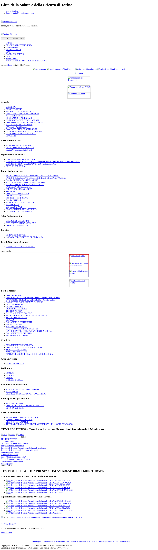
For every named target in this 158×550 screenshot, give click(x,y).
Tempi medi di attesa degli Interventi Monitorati (19, 450)
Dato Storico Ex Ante (9, 455)
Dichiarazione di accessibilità (53, 541)
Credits (90, 541)
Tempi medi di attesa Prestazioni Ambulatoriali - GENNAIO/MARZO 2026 (40, 488)
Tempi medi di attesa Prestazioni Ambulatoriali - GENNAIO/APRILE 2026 (40, 485)
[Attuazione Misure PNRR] (79, 89)
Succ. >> (12, 524)
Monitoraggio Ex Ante (10, 452)
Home (9, 65)
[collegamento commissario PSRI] (79, 95)
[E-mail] (20, 435)
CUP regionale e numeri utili (12, 461)
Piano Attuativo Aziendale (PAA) (14, 457)
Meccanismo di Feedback (76, 541)
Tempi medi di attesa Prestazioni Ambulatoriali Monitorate (23, 448)
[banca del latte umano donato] (79, 273)
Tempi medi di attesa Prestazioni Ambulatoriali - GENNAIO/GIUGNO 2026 (40, 480)
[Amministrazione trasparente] (79, 81)
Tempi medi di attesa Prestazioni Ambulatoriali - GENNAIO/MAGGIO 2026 (40, 483)
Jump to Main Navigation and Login (20, 13)
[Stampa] (11, 435)
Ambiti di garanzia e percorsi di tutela (15, 459)
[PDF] (4, 435)
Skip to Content (12, 11)
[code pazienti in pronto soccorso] (79, 266)
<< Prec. (4, 524)
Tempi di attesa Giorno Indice (12, 446)
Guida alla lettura (7, 441)
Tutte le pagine (6, 463)
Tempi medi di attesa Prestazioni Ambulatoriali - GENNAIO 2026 (36, 492)
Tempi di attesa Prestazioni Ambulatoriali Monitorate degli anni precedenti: (46, 517)
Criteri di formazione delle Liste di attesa (16, 443)
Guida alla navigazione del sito (106, 541)
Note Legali (36, 541)
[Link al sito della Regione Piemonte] (9, 22)
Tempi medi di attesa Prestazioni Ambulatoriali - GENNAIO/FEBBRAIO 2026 (41, 490)
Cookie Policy (124, 541)
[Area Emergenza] (79, 258)
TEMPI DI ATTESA (9, 439)
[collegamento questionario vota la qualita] (79, 283)
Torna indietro (6, 533)
